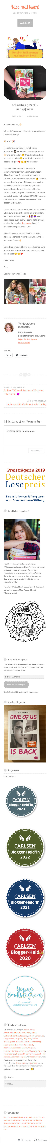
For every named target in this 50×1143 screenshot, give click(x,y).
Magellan (31, 1048)
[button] (16, 292)
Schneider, (30, 1054)
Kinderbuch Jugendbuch (20, 1123)
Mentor (7, 1051)
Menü (26, 23)
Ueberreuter (34, 1057)
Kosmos (7, 1048)
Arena (32, 1030)
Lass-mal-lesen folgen (16, 684)
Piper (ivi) (41, 1051)
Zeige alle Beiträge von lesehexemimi (27, 341)
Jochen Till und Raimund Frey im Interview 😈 (23, 391)
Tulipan (22, 1057)
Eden (29, 1039)
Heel (6, 1045)
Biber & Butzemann (19, 1036)
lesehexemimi (32, 116)
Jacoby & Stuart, (23, 1042)
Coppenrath (9, 1039)
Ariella (6, 1032)
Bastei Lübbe (24, 1032)
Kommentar (36, 450)
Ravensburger (9, 1054)
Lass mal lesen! (25, 6)
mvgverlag (24, 1051)
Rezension (26, 223)
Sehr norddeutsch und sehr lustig (26, 403)
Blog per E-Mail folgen (17, 659)
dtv (25, 1039)
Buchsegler (21, 1063)
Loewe (24, 1048)
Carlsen (38, 1036)
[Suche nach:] (25, 1084)
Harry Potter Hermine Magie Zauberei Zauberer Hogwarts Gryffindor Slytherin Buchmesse (24, 1120)
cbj (43, 1036)
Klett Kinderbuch (26, 1045)
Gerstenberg (35, 1042)
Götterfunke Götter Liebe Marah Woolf (17, 1117)
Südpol (38, 1054)
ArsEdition (14, 1032)
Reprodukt (20, 1054)
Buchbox (33, 1063)
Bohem (31, 1036)
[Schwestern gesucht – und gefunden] (25, 83)
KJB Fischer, (13, 1045)
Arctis (26, 1030)
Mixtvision (15, 1051)
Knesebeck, (16, 1048)
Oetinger (33, 1051)
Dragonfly (19, 1039)
